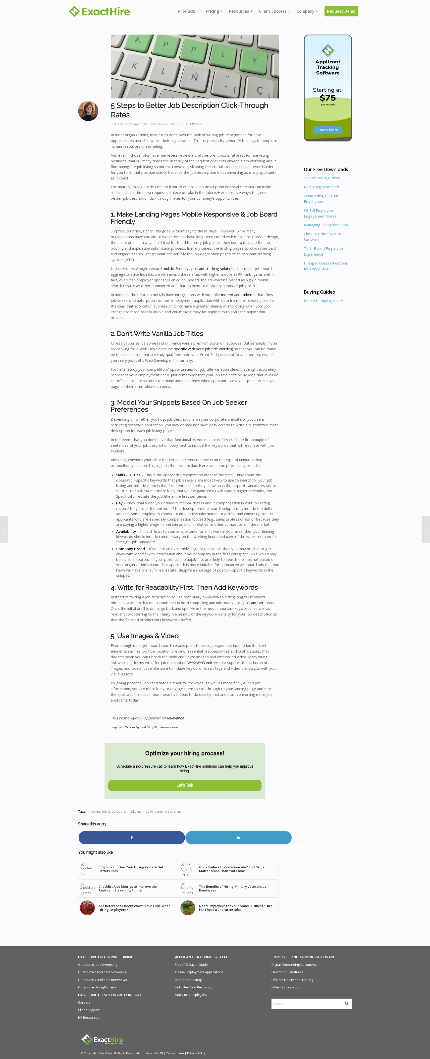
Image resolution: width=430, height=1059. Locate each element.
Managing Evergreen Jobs (326, 224)
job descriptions (114, 811)
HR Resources (88, 1017)
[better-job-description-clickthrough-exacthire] (195, 66)
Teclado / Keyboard (135, 727)
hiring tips (94, 811)
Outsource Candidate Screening (102, 972)
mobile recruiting (155, 811)
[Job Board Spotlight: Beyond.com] (426, 529)
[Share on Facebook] (132, 837)
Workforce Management (130, 124)
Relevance (175, 717)
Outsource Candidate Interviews (102, 979)
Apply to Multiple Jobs (191, 994)
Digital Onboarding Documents (294, 964)
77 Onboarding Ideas (322, 177)
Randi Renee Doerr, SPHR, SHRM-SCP (177, 124)
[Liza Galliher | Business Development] (4, 529)
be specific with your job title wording (200, 348)
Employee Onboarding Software (303, 957)
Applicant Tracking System (201, 957)
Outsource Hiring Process (97, 987)
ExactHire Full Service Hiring (106, 957)
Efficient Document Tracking (292, 979)
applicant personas (257, 602)
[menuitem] (189, 11)
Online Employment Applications (199, 972)
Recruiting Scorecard (321, 186)
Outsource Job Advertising (97, 964)
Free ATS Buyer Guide (191, 964)
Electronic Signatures (287, 972)
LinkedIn (248, 294)
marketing (134, 811)
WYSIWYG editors (202, 662)
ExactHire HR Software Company (109, 994)
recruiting (174, 811)
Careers (84, 1002)
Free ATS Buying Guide (323, 300)
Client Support (89, 1010)
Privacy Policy (196, 1053)
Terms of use (175, 1053)
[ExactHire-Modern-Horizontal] (99, 11)
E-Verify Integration (285, 987)
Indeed (227, 294)
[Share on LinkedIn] (238, 837)
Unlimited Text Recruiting (193, 987)
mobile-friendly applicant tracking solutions (199, 268)
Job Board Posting (188, 979)
